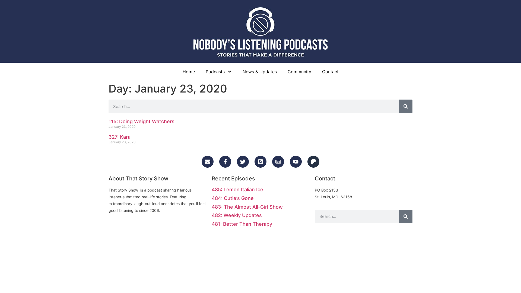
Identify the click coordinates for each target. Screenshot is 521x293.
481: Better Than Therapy (242, 224)
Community (299, 71)
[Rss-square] (260, 162)
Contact (330, 71)
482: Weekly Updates (237, 215)
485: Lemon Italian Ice (237, 189)
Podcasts (215, 71)
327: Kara (120, 137)
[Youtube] (296, 162)
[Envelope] (208, 162)
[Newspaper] (278, 162)
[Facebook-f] (225, 162)
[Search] (405, 106)
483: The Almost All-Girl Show (247, 207)
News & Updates (260, 71)
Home (189, 71)
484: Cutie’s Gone (233, 198)
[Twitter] (243, 162)
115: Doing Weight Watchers (141, 121)
